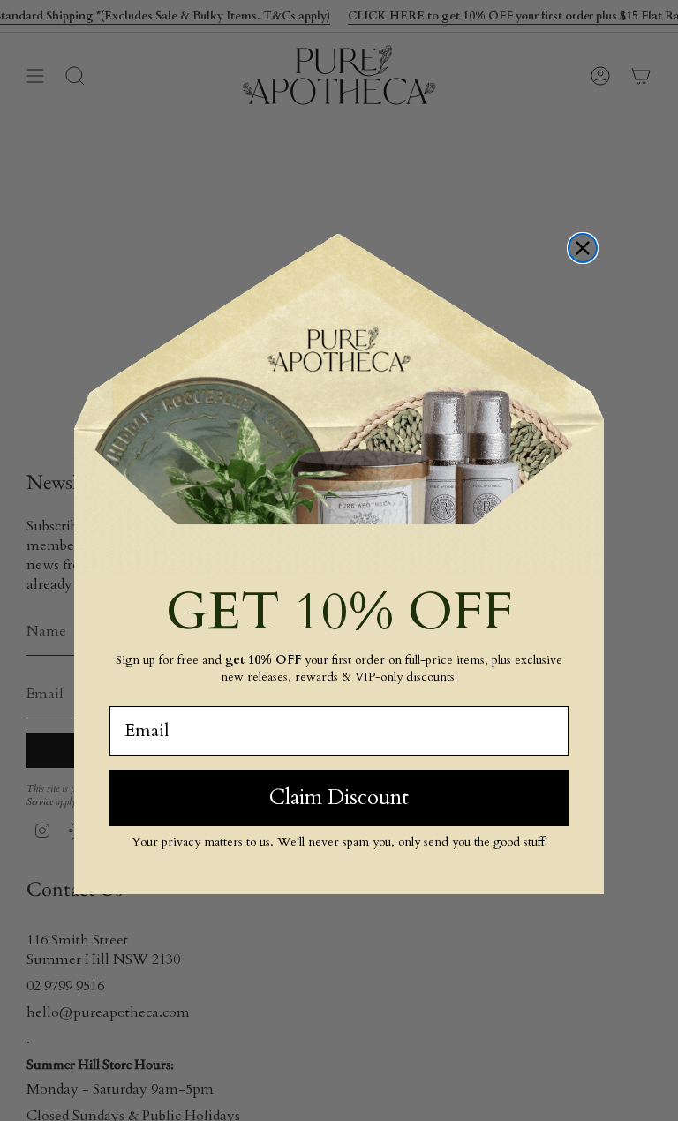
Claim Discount (339, 797)
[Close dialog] (583, 248)
